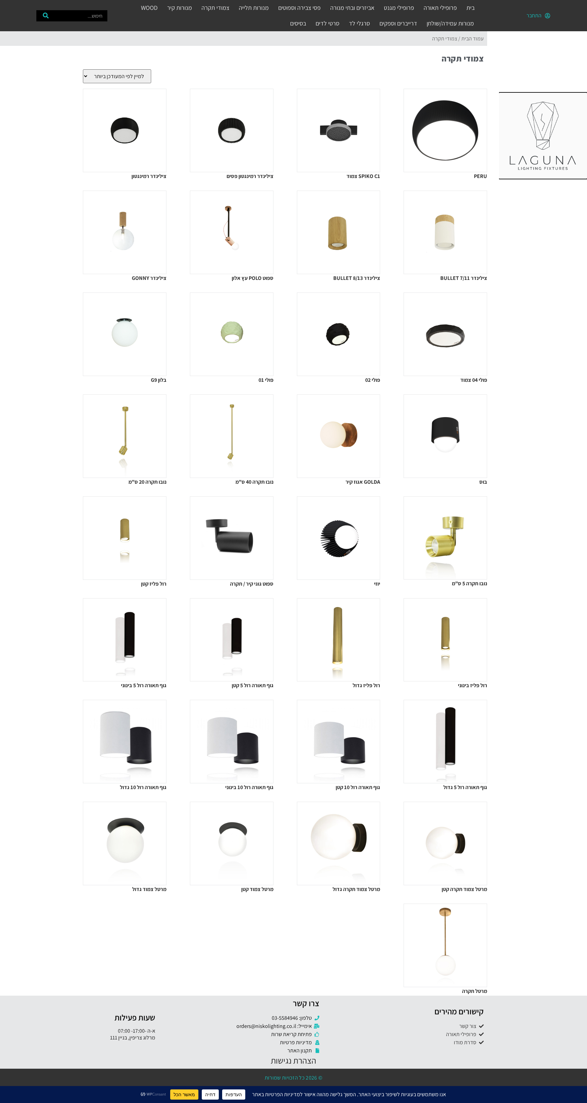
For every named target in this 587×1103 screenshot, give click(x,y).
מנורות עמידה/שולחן (450, 23)
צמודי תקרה (215, 8)
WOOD (149, 8)
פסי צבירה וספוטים (299, 8)
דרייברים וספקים (398, 23)
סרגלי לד (359, 23)
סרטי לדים (327, 23)
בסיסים (298, 23)
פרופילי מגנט (399, 8)
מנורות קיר (179, 8)
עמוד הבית (472, 38)
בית (470, 8)
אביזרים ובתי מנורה (352, 8)
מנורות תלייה (254, 8)
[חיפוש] (45, 16)
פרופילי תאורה (440, 8)
